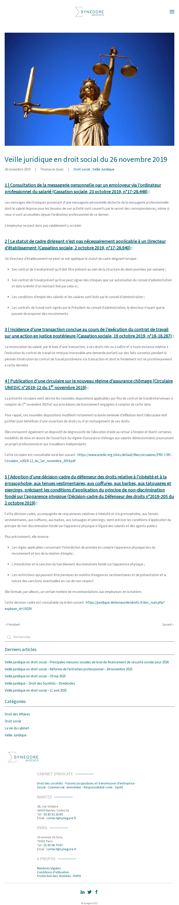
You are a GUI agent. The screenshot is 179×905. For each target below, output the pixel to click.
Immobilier (74, 787)
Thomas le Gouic (52, 169)
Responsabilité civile (98, 787)
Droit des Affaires (17, 714)
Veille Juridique (103, 169)
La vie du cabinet (17, 728)
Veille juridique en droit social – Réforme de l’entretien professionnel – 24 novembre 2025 (68, 669)
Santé (119, 787)
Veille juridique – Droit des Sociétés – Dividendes (40, 683)
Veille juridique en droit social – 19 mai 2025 (35, 676)
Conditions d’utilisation (53, 872)
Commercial (56, 787)
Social (41, 787)
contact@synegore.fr (61, 818)
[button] (172, 11)
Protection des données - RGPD (59, 876)
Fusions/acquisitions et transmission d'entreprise (99, 783)
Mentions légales (49, 868)
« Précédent (12, 625)
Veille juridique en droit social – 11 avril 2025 (36, 690)
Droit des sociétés (50, 783)
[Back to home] (89, 11)
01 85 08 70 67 (53, 845)
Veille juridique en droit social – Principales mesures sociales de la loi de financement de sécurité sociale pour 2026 (87, 662)
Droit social (81, 169)
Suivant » (168, 625)
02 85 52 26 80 (53, 814)
